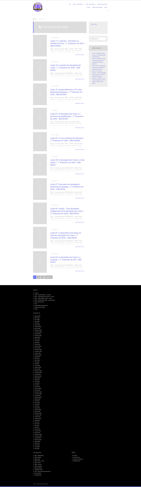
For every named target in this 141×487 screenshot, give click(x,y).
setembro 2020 (38, 439)
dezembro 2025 (38, 330)
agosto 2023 (37, 377)
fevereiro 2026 (38, 326)
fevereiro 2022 (38, 409)
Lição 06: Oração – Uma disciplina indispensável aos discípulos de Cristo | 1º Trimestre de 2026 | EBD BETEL (67, 211)
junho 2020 (37, 445)
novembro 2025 (38, 332)
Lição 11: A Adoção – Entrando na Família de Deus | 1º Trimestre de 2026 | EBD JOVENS (67, 43)
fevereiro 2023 (38, 388)
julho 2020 (37, 443)
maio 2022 (37, 404)
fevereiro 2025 (38, 346)
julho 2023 (37, 379)
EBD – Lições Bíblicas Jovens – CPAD (43, 298)
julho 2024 (37, 358)
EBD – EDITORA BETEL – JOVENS (43, 294)
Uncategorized (38, 475)
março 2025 (37, 344)
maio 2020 (37, 446)
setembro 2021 (38, 418)
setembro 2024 (38, 355)
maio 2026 (37, 321)
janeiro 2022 (37, 411)
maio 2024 (37, 362)
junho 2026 (37, 319)
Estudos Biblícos (38, 468)
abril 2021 (37, 427)
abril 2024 (37, 363)
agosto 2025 (37, 337)
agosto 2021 (37, 420)
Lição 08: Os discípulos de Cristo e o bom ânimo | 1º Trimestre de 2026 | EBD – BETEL (67, 162)
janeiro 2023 (37, 390)
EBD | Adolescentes (39, 455)
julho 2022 (37, 400)
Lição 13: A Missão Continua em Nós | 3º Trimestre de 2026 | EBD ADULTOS (98, 55)
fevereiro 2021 (38, 430)
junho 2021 (37, 423)
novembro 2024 (38, 351)
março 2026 (37, 325)
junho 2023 (37, 381)
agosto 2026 (37, 316)
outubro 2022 (38, 395)
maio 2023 (37, 383)
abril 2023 (37, 385)
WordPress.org (76, 461)
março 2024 (37, 365)
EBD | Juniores (38, 464)
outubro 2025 (38, 333)
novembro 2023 (38, 372)
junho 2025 (37, 339)
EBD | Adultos (38, 457)
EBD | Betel (55, 61)
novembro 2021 (38, 415)
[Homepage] (38, 7)
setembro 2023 (38, 376)
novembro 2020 (38, 436)
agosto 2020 (37, 441)
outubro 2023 (38, 374)
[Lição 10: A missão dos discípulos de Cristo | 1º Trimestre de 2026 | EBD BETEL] (40, 70)
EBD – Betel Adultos (90, 4)
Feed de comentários (78, 459)
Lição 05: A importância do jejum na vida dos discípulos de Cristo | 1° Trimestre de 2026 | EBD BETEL (65, 235)
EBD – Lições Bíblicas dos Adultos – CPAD (44, 296)
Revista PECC (38, 473)
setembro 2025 (38, 335)
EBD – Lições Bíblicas (78, 4)
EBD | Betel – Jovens (39, 461)
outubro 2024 (38, 353)
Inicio (36, 303)
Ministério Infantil (38, 469)
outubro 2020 (38, 438)
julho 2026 (37, 317)
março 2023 (37, 386)
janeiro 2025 (37, 347)
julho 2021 (37, 422)
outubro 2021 (38, 416)
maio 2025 (37, 340)
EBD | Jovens (56, 37)
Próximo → (48, 277)
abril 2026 (37, 323)
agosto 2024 (37, 356)
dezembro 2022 (38, 392)
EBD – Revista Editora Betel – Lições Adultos (45, 300)
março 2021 (37, 429)
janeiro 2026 (37, 328)
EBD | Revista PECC (102, 4)
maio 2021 (37, 425)
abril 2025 (37, 342)
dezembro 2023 (38, 370)
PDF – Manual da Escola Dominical (42, 471)
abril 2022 (37, 406)
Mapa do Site (94, 24)
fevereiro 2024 (38, 367)
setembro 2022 (38, 397)
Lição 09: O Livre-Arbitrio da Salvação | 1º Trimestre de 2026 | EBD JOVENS (67, 139)
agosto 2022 (37, 399)
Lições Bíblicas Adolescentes (41, 305)
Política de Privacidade (97, 7)
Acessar (75, 455)
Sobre (105, 7)
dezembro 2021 (38, 413)
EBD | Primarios (38, 466)
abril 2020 (37, 448)
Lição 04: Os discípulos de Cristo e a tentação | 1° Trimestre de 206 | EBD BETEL (66, 259)
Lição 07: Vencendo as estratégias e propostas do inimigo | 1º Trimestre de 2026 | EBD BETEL (66, 186)
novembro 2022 (38, 393)
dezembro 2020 (38, 434)
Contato (88, 7)
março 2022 (37, 408)
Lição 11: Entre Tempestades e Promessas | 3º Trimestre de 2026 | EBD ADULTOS (99, 67)
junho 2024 (37, 360)
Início (70, 4)
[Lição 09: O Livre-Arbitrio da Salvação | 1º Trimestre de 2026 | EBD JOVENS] (40, 141)
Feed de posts (76, 457)
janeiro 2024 (37, 369)
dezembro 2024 (38, 349)
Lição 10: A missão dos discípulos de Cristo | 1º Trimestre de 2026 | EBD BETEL (65, 67)
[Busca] (106, 9)
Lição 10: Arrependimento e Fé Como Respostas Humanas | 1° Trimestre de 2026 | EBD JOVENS (66, 92)
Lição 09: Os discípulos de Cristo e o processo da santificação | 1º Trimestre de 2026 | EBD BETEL (66, 116)
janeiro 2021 (37, 432)
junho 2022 (37, 402)
